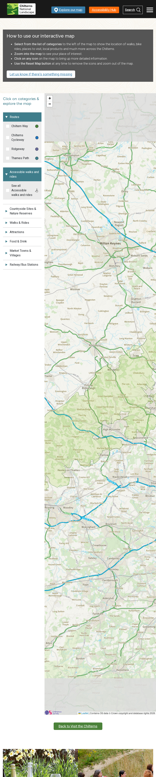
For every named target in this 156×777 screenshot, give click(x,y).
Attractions (17, 232)
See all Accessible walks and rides (21, 190)
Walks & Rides (19, 223)
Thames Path (20, 158)
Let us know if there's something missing (41, 74)
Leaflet (84, 713)
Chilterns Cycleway (17, 137)
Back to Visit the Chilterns (78, 726)
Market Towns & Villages (20, 253)
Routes (14, 117)
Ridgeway (18, 149)
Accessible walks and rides (24, 174)
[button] (50, 98)
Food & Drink (18, 241)
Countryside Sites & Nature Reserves (23, 211)
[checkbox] (7, 126)
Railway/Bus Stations (24, 264)
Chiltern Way (19, 126)
